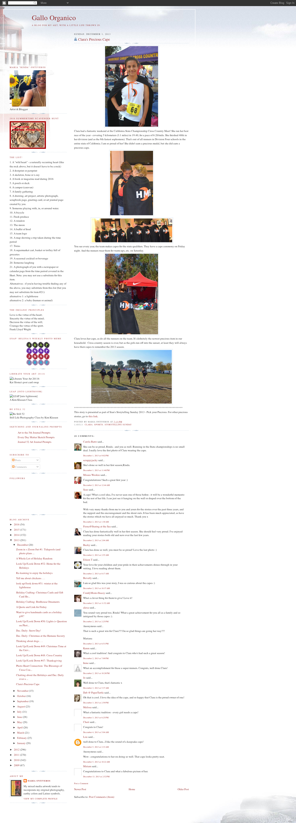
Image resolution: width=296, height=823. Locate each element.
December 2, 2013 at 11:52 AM (96, 603)
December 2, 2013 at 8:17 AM (96, 573)
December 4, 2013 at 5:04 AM (96, 732)
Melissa (87, 707)
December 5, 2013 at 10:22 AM (96, 761)
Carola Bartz (90, 441)
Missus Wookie (91, 475)
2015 (17, 529)
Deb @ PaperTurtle (93, 692)
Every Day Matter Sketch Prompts (36, 437)
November (23, 691)
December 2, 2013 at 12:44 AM (96, 485)
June (20, 717)
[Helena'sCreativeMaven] (38, 364)
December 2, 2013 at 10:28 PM (96, 673)
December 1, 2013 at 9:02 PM (96, 455)
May (20, 722)
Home (132, 789)
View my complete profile (41, 798)
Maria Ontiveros (39, 780)
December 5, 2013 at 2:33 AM (96, 746)
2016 (17, 524)
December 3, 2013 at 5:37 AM (96, 687)
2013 (17, 540)
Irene (86, 663)
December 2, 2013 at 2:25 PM (96, 621)
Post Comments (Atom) (101, 797)
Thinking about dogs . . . (29, 641)
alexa (86, 607)
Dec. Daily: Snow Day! (28, 630)
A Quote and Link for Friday (31, 607)
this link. (93, 416)
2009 (17, 765)
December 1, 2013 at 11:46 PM (96, 470)
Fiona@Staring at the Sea (97, 526)
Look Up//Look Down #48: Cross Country (39, 655)
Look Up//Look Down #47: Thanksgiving (39, 660)
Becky (86, 545)
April (20, 727)
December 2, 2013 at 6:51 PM (96, 643)
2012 (17, 749)
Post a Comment (81, 783)
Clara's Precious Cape (94, 39)
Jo (84, 677)
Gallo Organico (54, 17)
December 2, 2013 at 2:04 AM (96, 540)
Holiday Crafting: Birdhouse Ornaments (38, 602)
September (23, 701)
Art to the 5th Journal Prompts (34, 432)
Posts (17, 460)
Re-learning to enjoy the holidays (34, 573)
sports (98, 424)
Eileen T (87, 559)
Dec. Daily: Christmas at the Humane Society (40, 636)
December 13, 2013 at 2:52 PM (96, 776)
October (21, 696)
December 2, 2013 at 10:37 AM (96, 588)
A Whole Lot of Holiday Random (34, 558)
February (22, 738)
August (21, 706)
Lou (85, 737)
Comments (20, 467)
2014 (17, 535)
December (23, 545)
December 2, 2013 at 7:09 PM (96, 658)
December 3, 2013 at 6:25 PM (96, 717)
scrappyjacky (90, 460)
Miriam (87, 766)
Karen (86, 648)
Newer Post (80, 789)
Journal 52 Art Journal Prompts (34, 442)
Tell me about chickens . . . (30, 578)
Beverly (87, 578)
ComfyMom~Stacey (94, 593)
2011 (17, 755)
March (21, 732)
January (21, 743)
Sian (85, 489)
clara (89, 424)
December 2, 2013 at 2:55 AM (96, 555)
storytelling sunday (118, 424)
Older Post (183, 789)
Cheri (86, 722)
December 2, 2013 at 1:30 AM (96, 521)
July (19, 711)
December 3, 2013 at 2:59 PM (96, 702)
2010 (17, 760)
